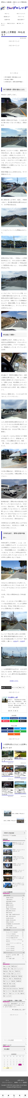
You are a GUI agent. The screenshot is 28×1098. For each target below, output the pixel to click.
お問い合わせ (21, 1080)
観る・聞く (22, 687)
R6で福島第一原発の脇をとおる (13, 77)
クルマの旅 (15, 687)
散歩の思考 (13, 1003)
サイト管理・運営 (14, 958)
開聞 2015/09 (14, 903)
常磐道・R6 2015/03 (6, 687)
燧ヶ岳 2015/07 (14, 907)
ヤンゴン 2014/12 (14, 946)
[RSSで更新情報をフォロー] (17, 711)
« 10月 (7, 1068)
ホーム (7, 1080)
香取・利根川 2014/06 (14, 927)
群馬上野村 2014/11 (14, 910)
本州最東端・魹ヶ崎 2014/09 (14, 923)
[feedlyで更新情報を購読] (15, 711)
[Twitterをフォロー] (11, 711)
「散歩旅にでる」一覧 (19, 1009)
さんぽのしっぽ (13, 697)
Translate (13, 835)
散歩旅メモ (14, 956)
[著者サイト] (9, 711)
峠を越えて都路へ (9, 79)
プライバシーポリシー (7, 1082)
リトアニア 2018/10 (14, 934)
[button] (23, 1040)
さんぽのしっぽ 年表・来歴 (14, 954)
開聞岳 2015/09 (14, 905)
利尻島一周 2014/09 (14, 920)
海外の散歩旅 (14, 929)
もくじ (12, 73)
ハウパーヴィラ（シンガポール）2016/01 (14, 943)
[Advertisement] (14, 57)
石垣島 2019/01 (14, 897)
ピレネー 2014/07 (14, 948)
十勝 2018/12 (14, 899)
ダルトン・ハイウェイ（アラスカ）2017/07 (14, 940)
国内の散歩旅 (14, 895)
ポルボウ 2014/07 (14, 950)
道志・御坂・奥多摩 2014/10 (14, 914)
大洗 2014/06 (14, 925)
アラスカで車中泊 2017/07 (14, 935)
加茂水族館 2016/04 (14, 901)
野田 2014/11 (14, 912)
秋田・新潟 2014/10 (14, 916)
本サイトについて (14, 952)
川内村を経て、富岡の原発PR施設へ (14, 81)
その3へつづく (14, 681)
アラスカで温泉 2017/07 (14, 937)
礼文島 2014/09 (14, 918)
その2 (22, 641)
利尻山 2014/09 (14, 922)
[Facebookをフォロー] (13, 711)
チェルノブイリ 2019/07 (14, 932)
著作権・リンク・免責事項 (20, 1082)
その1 (15, 641)
